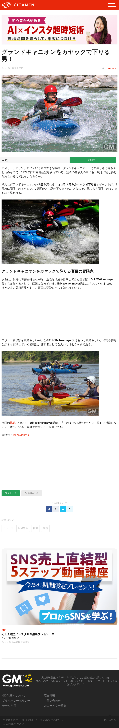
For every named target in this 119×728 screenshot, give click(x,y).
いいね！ (12, 493)
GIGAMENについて (14, 695)
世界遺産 (23, 528)
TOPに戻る (110, 719)
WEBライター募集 (55, 705)
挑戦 (12, 422)
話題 (45, 528)
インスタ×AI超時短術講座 (16, 642)
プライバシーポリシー (16, 700)
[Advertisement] (59, 315)
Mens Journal (21, 435)
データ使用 (9, 705)
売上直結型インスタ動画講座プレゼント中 (28, 634)
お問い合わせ (52, 700)
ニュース (8, 528)
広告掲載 (49, 695)
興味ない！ (33, 493)
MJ (5, 68)
